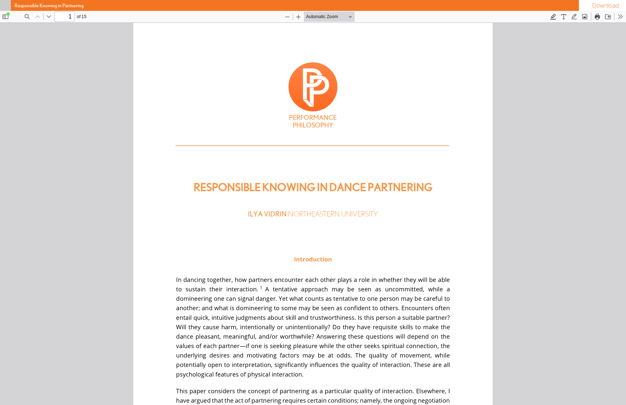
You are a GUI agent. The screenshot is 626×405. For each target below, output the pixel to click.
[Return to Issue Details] (5, 5)
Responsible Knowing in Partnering (49, 5)
